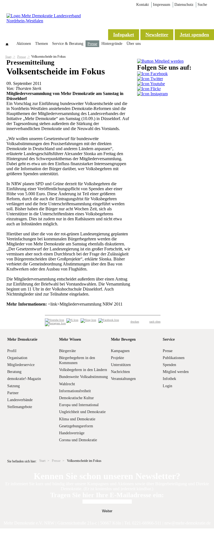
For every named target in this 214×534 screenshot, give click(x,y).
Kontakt (142, 5)
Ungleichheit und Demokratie (82, 412)
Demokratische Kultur (76, 398)
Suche (202, 5)
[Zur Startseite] (51, 20)
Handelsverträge (71, 433)
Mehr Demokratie (22, 339)
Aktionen (23, 44)
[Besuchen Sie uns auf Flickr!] (149, 88)
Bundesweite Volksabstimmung (83, 377)
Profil (11, 351)
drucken (134, 321)
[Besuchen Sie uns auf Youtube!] (151, 83)
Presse (92, 44)
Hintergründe (111, 44)
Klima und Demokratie (77, 419)
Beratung (14, 372)
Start (8, 56)
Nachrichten (120, 372)
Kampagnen (120, 351)
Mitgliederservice (21, 365)
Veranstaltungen (123, 379)
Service (169, 339)
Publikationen (173, 358)
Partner (13, 393)
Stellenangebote (19, 407)
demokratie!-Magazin (24, 379)
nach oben (154, 321)
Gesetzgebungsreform (76, 426)
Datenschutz (183, 5)
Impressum (161, 5)
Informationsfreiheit (75, 391)
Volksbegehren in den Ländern (83, 370)
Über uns (134, 44)
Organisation (17, 358)
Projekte (117, 358)
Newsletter (156, 34)
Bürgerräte (67, 351)
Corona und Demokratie (78, 440)
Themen (41, 44)
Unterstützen (121, 365)
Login (167, 386)
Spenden (169, 365)
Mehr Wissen (70, 339)
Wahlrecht (67, 384)
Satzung (13, 386)
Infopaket (123, 34)
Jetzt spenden (194, 34)
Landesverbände (20, 400)
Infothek (169, 379)
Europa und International (79, 405)
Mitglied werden (176, 372)
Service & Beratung (67, 44)
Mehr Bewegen (123, 339)
